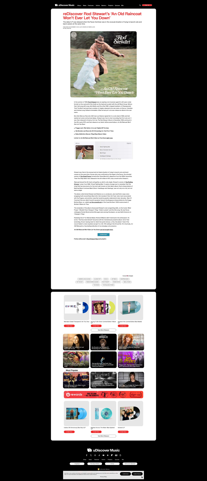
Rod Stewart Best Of (94, 239)
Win (122, 5)
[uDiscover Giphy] (120, 455)
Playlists (110, 5)
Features (90, 5)
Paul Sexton (68, 28)
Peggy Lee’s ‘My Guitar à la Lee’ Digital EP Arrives (92, 128)
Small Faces (127, 282)
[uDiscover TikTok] (99, 455)
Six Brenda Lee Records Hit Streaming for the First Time (94, 131)
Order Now (69, 325)
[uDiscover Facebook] (87, 455)
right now (109, 138)
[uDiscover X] (91, 455)
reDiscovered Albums (92, 282)
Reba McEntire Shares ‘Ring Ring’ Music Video (90, 134)
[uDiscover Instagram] (95, 455)
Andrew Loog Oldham (84, 279)
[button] (76, 311)
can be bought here (106, 229)
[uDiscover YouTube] (103, 455)
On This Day (80, 282)
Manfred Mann (124, 279)
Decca (106, 279)
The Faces (96, 285)
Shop (79, 5)
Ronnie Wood (116, 282)
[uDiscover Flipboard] (112, 455)
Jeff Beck (114, 279)
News (84, 5)
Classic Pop (97, 279)
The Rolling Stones (108, 285)
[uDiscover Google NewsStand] (116, 455)
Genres (103, 5)
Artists (98, 5)
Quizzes (117, 5)
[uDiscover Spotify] (108, 455)
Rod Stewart (105, 282)
